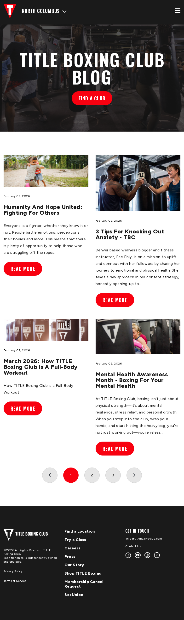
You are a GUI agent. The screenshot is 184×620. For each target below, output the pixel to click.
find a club (92, 98)
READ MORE (23, 268)
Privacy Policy (13, 571)
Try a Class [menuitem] (75, 539)
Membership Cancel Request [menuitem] (84, 584)
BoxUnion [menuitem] (73, 594)
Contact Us (133, 546)
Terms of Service (15, 581)
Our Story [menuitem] (74, 565)
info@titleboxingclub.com (143, 538)
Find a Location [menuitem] (79, 531)
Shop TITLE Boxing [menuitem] (83, 573)
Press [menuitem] (69, 556)
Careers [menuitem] (72, 548)
